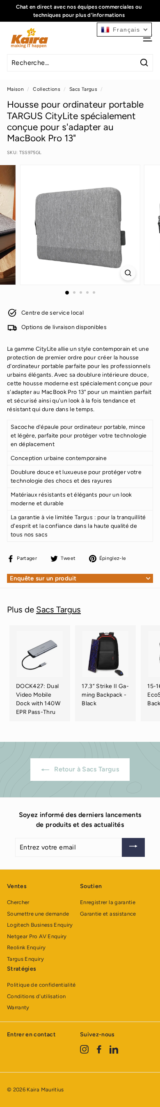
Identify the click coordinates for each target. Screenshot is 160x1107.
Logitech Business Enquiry (40, 925)
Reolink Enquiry (26, 947)
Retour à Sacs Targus (86, 769)
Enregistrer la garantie (107, 902)
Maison (15, 89)
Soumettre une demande (38, 914)
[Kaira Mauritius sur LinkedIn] (114, 1049)
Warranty (18, 1007)
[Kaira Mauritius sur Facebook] (99, 1049)
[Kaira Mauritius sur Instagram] (84, 1049)
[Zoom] (127, 273)
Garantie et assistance (108, 914)
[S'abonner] (133, 847)
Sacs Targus (83, 89)
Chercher (18, 902)
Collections (46, 89)
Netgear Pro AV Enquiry (37, 936)
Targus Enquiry (25, 959)
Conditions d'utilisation (36, 996)
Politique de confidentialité (41, 985)
